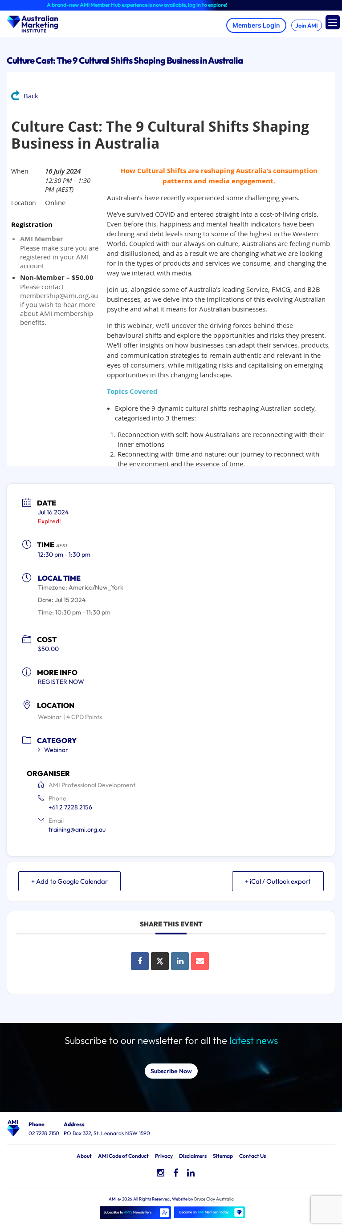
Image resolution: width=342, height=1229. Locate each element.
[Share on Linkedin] (180, 961)
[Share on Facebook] (140, 961)
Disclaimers (193, 1155)
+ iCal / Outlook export (278, 881)
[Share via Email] (200, 961)
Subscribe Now (171, 1071)
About (84, 1155)
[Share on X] (160, 961)
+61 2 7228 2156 (70, 807)
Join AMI (306, 25)
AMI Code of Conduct (123, 1155)
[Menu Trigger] (333, 22)
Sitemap (223, 1155)
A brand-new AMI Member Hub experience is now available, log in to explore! (125, 4)
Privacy (164, 1155)
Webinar (56, 750)
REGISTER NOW (61, 682)
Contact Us (252, 1155)
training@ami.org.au (77, 829)
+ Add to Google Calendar (69, 881)
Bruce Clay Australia (214, 1199)
